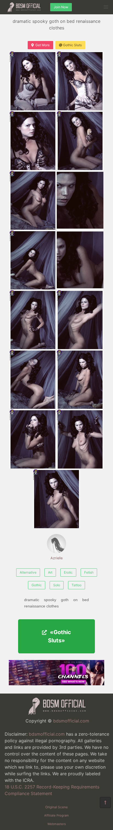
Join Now (61, 7)
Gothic (37, 585)
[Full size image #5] (80, 200)
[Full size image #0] (33, 80)
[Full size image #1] (80, 80)
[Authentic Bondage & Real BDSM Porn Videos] (56, 683)
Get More (42, 45)
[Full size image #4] (33, 200)
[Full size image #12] (33, 439)
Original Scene (56, 807)
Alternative (28, 572)
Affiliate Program (56, 815)
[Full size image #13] (80, 439)
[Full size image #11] (80, 379)
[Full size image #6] (33, 259)
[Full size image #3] (80, 140)
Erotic (68, 572)
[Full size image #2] (33, 140)
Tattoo (76, 585)
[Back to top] (105, 802)
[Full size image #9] (80, 319)
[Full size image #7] (80, 259)
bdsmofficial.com (71, 721)
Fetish (89, 572)
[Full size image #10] (33, 379)
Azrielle (56, 558)
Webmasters (56, 824)
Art (50, 572)
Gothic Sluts (72, 45)
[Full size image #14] (56, 498)
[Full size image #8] (33, 319)
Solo (56, 585)
